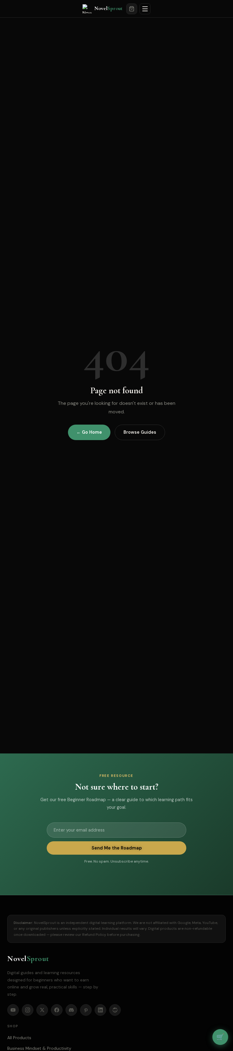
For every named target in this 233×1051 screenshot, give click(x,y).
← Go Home (89, 432)
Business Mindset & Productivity (39, 1048)
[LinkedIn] (100, 1010)
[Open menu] (145, 8)
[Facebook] (56, 1010)
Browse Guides (139, 432)
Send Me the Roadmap (117, 848)
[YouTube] (13, 1010)
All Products (19, 1037)
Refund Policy (94, 934)
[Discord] (71, 1010)
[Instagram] (27, 1010)
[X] (42, 1010)
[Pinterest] (86, 1010)
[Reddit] (115, 1010)
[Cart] (131, 8)
